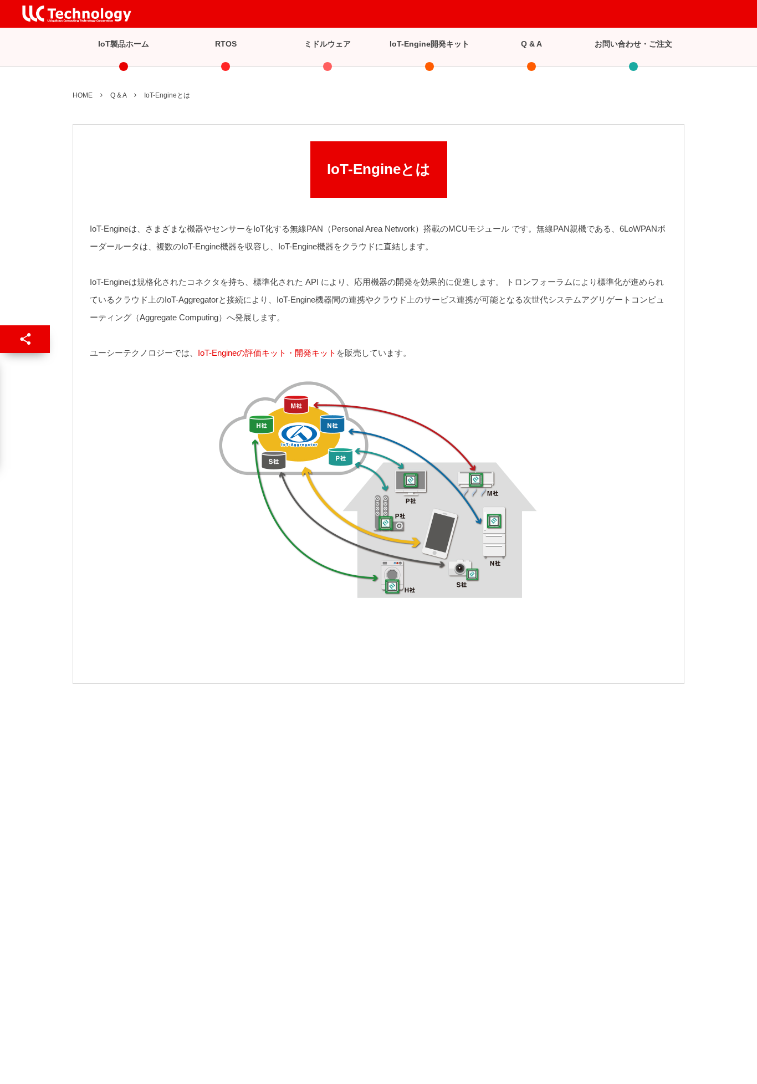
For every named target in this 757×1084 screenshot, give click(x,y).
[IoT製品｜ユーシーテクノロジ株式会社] (76, 14)
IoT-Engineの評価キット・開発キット (267, 352)
